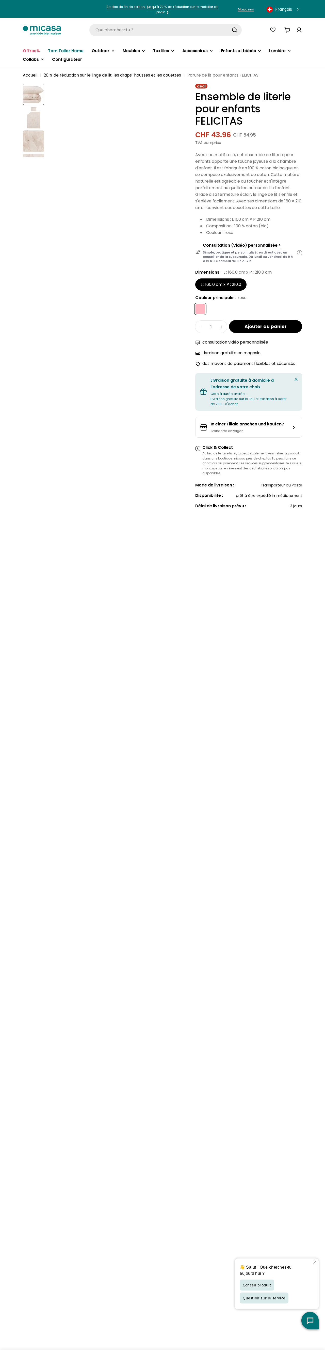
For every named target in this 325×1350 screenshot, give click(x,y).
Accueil (30, 75)
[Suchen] (235, 30)
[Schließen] (296, 379)
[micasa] (42, 29)
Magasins (246, 9)
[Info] (299, 253)
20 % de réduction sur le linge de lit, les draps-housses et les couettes (112, 75)
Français (283, 9)
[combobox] (283, 9)
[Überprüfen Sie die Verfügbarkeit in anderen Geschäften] (249, 427)
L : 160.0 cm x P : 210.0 (221, 285)
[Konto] (299, 30)
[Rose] (200, 309)
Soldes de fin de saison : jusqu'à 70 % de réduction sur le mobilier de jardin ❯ (162, 9)
